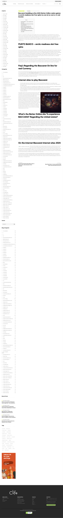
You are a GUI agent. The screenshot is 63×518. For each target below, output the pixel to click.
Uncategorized (5, 192)
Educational (5, 126)
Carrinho (3, 501)
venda (13, 448)
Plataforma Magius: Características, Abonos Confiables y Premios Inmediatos (9, 417)
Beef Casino (8, 428)
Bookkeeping (5, 102)
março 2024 (5, 45)
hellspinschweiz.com (6, 144)
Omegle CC (5, 174)
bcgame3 (4, 90)
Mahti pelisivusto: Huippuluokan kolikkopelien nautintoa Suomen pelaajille (7, 412)
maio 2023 (4, 51)
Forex (4, 132)
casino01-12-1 (5, 105)
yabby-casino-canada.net (7, 204)
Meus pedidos (4, 500)
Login (3, 499)
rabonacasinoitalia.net (6, 177)
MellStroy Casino (9, 438)
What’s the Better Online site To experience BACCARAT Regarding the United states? (27, 28)
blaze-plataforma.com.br (7, 99)
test (3, 189)
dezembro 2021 (5, 63)
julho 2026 (4, 15)
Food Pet (9, 433)
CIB (3, 120)
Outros (33, 504)
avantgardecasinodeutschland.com (9, 84)
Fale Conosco (19, 502)
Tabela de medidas (5, 498)
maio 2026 (4, 18)
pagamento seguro (5, 440)
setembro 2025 (5, 30)
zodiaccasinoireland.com (7, 210)
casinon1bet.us (5, 114)
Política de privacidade (21, 503)
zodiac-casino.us (6, 207)
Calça (33, 501)
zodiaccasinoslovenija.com (7, 213)
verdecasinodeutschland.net (8, 195)
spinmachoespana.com (7, 186)
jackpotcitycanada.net (6, 150)
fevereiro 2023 (5, 54)
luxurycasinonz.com (6, 165)
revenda (11, 443)
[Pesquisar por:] (9, 224)
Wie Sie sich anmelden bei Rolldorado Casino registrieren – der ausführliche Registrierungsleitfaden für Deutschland (8, 403)
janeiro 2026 (5, 24)
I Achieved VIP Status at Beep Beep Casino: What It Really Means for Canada (8, 407)
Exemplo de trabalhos (20, 500)
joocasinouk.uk (5, 156)
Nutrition (4, 171)
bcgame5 (4, 93)
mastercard (4, 438)
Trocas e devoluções (20, 501)
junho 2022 (5, 57)
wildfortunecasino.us (6, 201)
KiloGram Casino (9, 435)
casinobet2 (5, 108)
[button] (58, 1)
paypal (10, 440)
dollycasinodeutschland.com (7, 123)
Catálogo (18, 498)
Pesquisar (60, 4)
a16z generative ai (6, 81)
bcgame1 (4, 87)
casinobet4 (5, 111)
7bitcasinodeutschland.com (7, 78)
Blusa (33, 503)
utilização (9, 448)
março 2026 (5, 21)
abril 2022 (4, 60)
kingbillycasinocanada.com (7, 162)
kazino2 (4, 159)
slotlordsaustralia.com (6, 183)
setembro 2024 (5, 42)
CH (3, 117)
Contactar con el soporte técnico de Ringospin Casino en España (8, 421)
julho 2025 (4, 33)
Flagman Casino (4, 433)
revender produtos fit (9, 445)
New (4, 168)
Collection (9, 430)
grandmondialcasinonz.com (7, 135)
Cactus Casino (4, 430)
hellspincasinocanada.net (7, 138)
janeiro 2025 (5, 39)
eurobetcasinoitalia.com (7, 129)
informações (4, 435)
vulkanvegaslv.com (6, 198)
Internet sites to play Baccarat (26, 26)
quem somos (7, 443)
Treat (6, 448)
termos (3, 448)
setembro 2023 (5, 48)
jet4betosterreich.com (7, 153)
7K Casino (3, 428)
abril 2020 (4, 66)
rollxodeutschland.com (6, 180)
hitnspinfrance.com (6, 147)
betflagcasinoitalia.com (7, 96)
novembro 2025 (5, 27)
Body (33, 499)
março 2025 (5, 36)
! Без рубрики (5, 72)
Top (32, 500)
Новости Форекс (6, 216)
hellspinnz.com (5, 141)
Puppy (3, 443)
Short (33, 502)
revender (3, 445)
